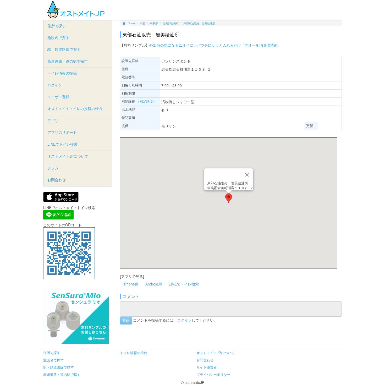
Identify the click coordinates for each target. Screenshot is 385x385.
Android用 (153, 284)
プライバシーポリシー (213, 374)
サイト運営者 (206, 367)
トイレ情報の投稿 (62, 73)
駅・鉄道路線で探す (63, 49)
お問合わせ (56, 179)
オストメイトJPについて (67, 156)
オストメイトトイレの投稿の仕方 (74, 108)
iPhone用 (131, 284)
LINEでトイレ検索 (184, 284)
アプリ (52, 120)
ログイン (184, 319)
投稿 (126, 320)
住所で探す (56, 25)
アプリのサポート (62, 132)
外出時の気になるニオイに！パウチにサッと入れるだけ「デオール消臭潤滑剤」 (215, 45)
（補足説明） (146, 101)
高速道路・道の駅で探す (67, 61)
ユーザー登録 (58, 96)
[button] (228, 198)
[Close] (247, 174)
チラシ (52, 167)
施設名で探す (58, 37)
